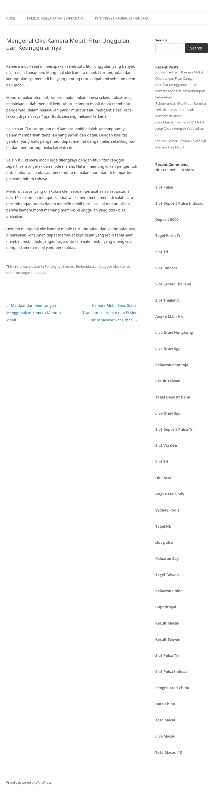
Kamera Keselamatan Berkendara (55, 18)
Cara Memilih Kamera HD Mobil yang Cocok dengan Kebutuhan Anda (179, 128)
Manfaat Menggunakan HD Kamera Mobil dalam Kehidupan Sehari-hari (180, 90)
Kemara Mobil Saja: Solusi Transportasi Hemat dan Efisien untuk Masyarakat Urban (110, 312)
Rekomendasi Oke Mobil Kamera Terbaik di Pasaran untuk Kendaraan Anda (180, 109)
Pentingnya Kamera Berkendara (122, 18)
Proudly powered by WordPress (29, 782)
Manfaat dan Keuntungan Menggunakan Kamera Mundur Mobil (33, 312)
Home (11, 18)
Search (161, 40)
